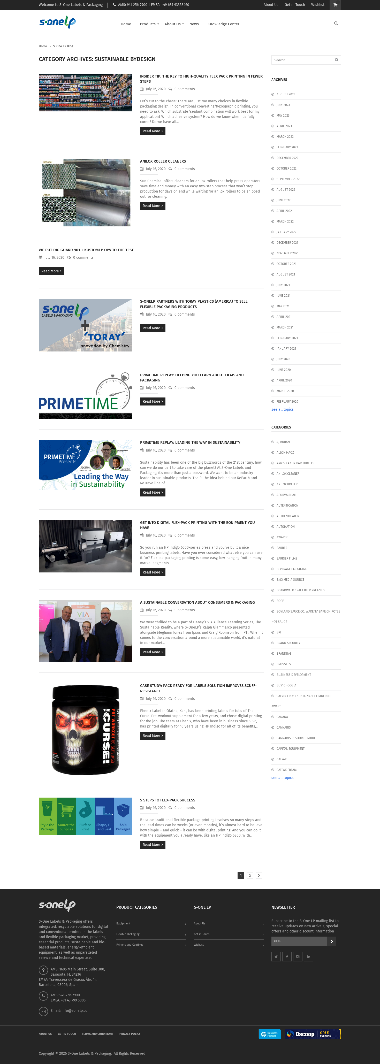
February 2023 (287, 147)
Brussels (284, 664)
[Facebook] (287, 956)
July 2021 (283, 285)
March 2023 (285, 137)
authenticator (288, 516)
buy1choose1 (286, 685)
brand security (288, 643)
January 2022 (286, 232)
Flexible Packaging (128, 934)
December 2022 (287, 158)
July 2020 (283, 359)
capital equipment (291, 749)
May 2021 (283, 306)
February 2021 (287, 338)
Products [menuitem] (148, 24)
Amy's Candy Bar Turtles (295, 463)
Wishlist (317, 5)
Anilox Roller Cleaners (163, 161)
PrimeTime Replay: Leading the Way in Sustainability (190, 442)
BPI (279, 632)
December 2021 (287, 242)
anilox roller (287, 484)
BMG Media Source (290, 579)
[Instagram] (297, 956)
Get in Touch (295, 5)
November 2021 (288, 253)
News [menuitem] (194, 24)
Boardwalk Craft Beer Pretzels (301, 590)
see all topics (282, 409)
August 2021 (286, 274)
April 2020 (284, 380)
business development (294, 675)
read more (151, 131)
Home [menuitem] (126, 24)
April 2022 (284, 211)
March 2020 (285, 391)
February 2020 (287, 401)
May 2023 (283, 115)
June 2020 (284, 370)
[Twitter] (276, 956)
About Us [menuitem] (173, 24)
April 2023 (284, 126)
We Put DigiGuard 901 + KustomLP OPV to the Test (86, 250)
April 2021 (284, 317)
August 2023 (286, 94)
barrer (282, 548)
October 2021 (286, 264)
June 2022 (284, 200)
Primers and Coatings (129, 944)
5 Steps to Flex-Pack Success (167, 800)
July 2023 (283, 105)
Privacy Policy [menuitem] (130, 1034)
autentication (287, 505)
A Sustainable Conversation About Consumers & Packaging (197, 602)
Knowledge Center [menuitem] (223, 24)
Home (43, 46)
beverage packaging (292, 569)
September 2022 (288, 179)
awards (282, 537)
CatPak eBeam (287, 770)
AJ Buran (283, 442)
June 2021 (283, 295)
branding (284, 653)
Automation (286, 527)
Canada (282, 717)
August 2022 (286, 190)
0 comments (184, 89)
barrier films (287, 558)
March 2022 (285, 221)
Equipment (123, 923)
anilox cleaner (288, 474)
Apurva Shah (286, 495)
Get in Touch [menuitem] (67, 1034)
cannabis (284, 727)
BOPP (280, 601)
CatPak (282, 759)
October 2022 (287, 168)
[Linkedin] (308, 956)
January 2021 (286, 348)
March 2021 (285, 327)
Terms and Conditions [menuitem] (97, 1034)
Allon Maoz (285, 452)
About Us (271, 5)
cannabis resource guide (296, 738)
